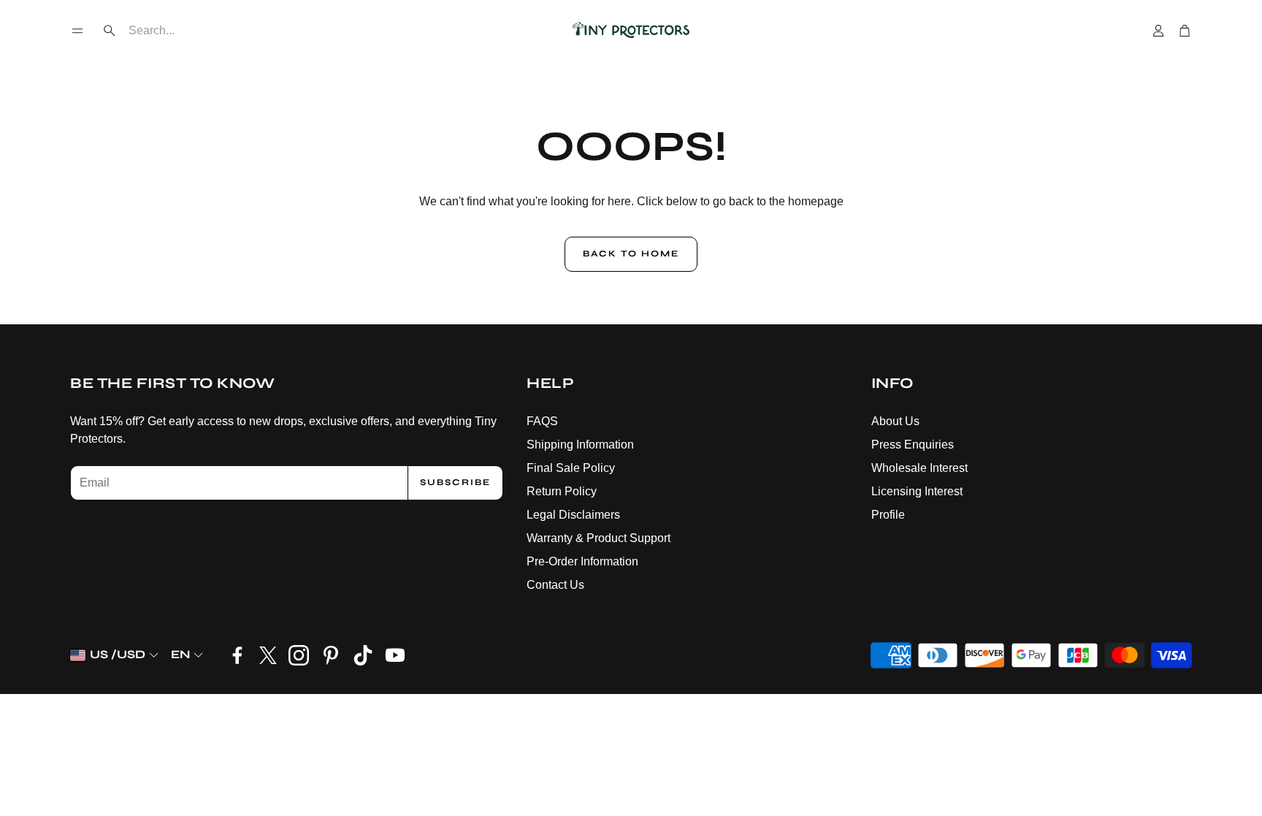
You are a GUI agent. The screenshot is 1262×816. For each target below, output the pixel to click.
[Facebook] (237, 655)
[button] (77, 30)
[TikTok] (363, 655)
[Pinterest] (331, 655)
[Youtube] (395, 655)
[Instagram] (298, 655)
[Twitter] (268, 655)
